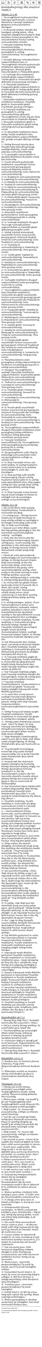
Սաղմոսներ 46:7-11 (13, 1017)
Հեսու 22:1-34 (9, 504)
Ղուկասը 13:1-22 (11, 1084)
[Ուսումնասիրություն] (8, 2)
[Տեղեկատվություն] (14, 2)
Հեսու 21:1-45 (9, 14)
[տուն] (2, 2)
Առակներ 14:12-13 (12, 1058)
